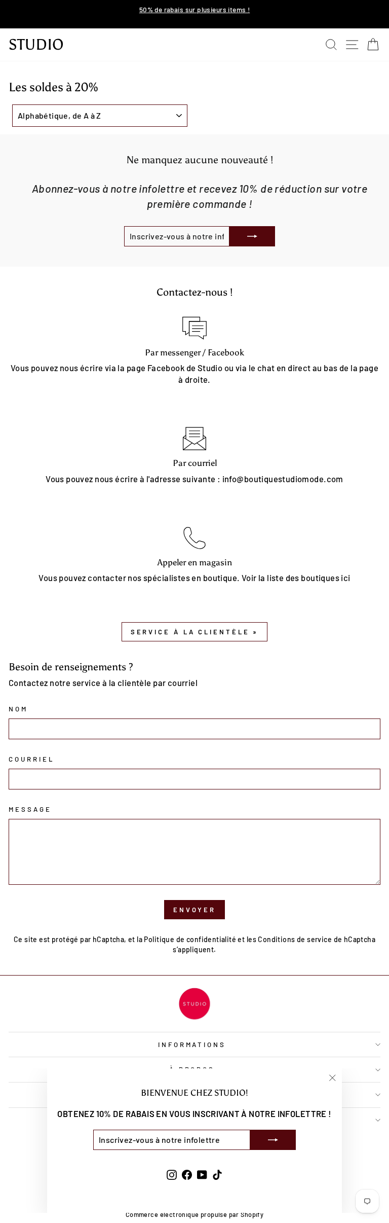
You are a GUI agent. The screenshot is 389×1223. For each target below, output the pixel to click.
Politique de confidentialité (190, 939)
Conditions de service (295, 939)
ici (345, 577)
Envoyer (194, 910)
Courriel (32, 759)
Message (30, 809)
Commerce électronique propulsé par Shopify (194, 1214)
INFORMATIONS (192, 1044)
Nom (18, 709)
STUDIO (36, 44)
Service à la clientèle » (195, 632)
